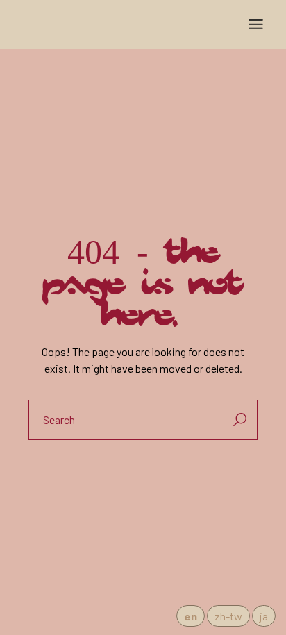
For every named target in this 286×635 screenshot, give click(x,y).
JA (264, 616)
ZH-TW (228, 616)
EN (190, 616)
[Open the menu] (255, 24)
